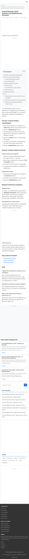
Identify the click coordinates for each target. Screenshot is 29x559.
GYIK (5, 93)
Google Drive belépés (5, 531)
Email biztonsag (22, 458)
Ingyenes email (11, 460)
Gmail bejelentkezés (4, 523)
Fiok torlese (5, 460)
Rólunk (2, 542)
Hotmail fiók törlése (9, 262)
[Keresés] (25, 385)
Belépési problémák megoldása (11, 83)
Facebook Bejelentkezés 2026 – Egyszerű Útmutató (13, 405)
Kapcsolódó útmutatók (9, 91)
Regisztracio (5, 462)
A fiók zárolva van (9, 89)
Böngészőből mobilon (10, 81)
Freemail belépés (4, 510)
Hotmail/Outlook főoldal (10, 258)
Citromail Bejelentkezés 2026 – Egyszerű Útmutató (13, 394)
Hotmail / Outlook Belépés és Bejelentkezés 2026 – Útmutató (12, 6)
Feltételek (3, 547)
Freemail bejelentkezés (5, 525)
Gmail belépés (3, 508)
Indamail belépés (4, 518)
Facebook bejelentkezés (5, 527)
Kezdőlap (2, 5)
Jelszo (20, 460)
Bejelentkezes (10, 458)
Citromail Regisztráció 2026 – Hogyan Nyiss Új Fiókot (13, 399)
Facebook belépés (4, 512)
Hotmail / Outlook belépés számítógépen (13, 74)
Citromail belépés (4, 516)
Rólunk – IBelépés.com (7, 554)
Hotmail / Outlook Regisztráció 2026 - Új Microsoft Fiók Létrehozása (12, 357)
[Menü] (26, 1)
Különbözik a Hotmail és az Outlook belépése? (15, 99)
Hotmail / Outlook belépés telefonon (12, 77)
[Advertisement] (14, 53)
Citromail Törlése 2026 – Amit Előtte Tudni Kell (12, 402)
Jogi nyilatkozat (14, 557)
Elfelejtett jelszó (8, 85)
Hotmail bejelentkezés (5, 529)
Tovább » (4, 352)
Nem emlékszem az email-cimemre (13, 87)
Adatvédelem (3, 545)
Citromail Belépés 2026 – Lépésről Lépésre (11, 397)
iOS (16, 460)
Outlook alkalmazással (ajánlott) (12, 79)
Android (4, 458)
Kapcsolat (3, 543)
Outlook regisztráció (9, 260)
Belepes (15, 458)
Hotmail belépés (4, 514)
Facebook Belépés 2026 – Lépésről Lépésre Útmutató (14, 412)
